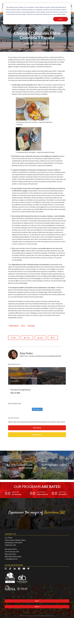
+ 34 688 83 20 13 (11, 559)
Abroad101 (63, 494)
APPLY (37, 607)
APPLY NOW (37, 428)
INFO (37, 601)
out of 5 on (15, 492)
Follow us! (38, 409)
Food (38, 27)
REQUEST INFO (37, 434)
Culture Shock (28, 27)
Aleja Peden (30, 43)
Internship (47, 27)
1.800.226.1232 (10, 545)
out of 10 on (41, 492)
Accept (60, 19)
